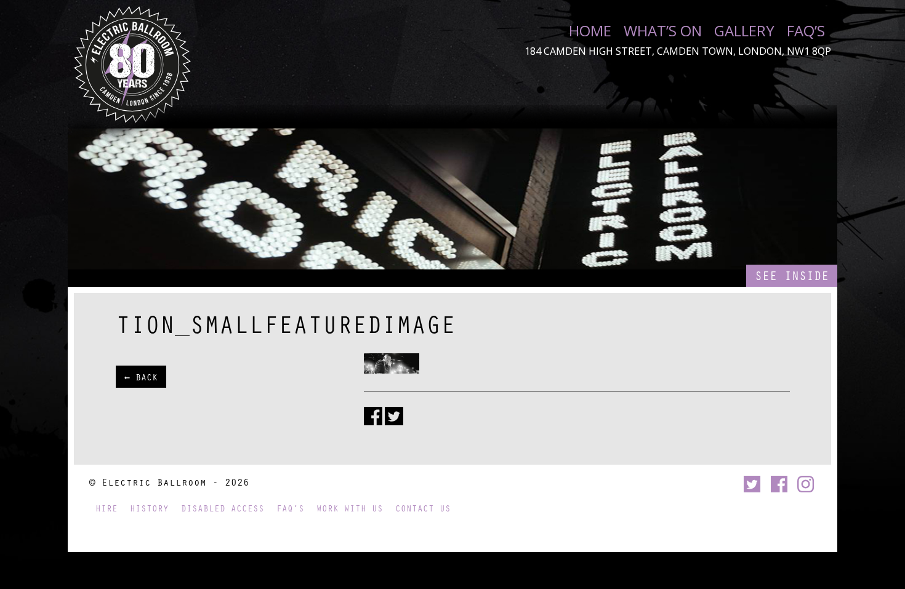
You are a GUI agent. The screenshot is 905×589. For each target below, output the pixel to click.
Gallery (744, 31)
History (149, 508)
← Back (141, 377)
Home (590, 31)
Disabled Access (222, 508)
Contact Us (423, 508)
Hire (106, 508)
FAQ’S (806, 31)
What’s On (663, 31)
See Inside (792, 275)
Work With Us (349, 508)
